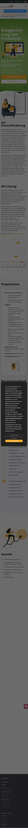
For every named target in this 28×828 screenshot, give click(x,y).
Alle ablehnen (14, 438)
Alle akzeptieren (14, 441)
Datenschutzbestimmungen (13, 418)
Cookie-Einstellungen (14, 435)
